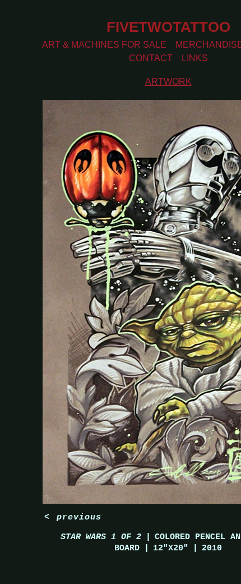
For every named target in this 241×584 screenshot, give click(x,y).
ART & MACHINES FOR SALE (104, 44)
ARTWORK (168, 81)
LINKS (195, 58)
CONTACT (151, 58)
